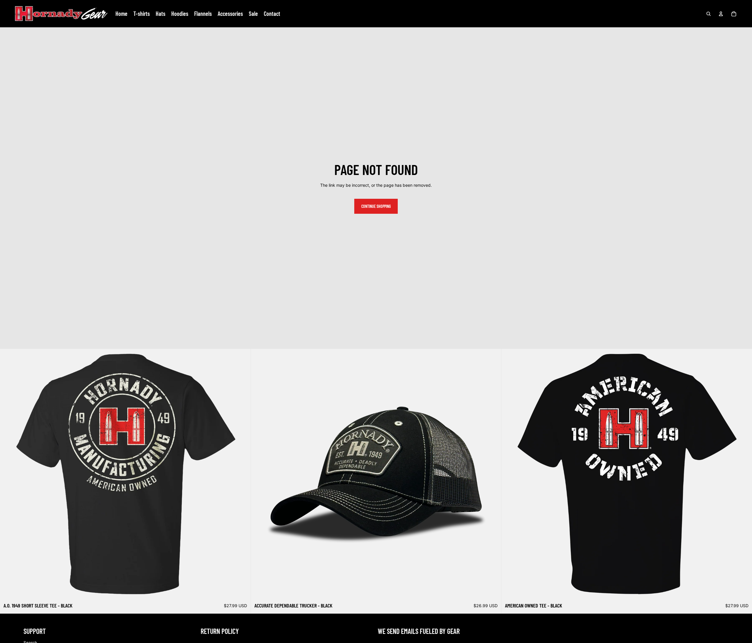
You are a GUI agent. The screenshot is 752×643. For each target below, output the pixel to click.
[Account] (720, 13)
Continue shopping (376, 206)
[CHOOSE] (241, 590)
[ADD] (492, 590)
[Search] (708, 13)
